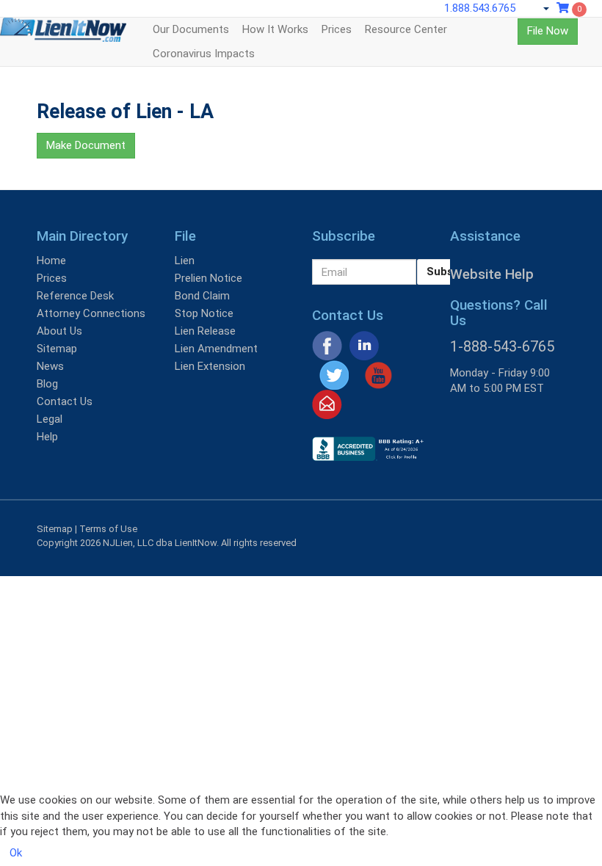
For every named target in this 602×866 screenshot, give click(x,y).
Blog (47, 383)
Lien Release (205, 331)
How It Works (275, 29)
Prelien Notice (208, 278)
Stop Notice (204, 313)
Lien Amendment (216, 348)
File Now (547, 30)
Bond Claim (202, 295)
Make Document (86, 145)
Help (47, 436)
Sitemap (57, 348)
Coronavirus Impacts (204, 53)
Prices (337, 29)
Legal (49, 419)
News (50, 366)
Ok (16, 852)
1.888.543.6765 (479, 8)
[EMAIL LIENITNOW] (327, 403)
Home (51, 260)
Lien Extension (210, 366)
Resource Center (406, 29)
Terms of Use (108, 528)
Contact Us (65, 401)
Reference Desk (75, 295)
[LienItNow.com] (63, 36)
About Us (59, 331)
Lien (185, 260)
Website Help (492, 274)
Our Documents (191, 29)
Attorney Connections (91, 313)
